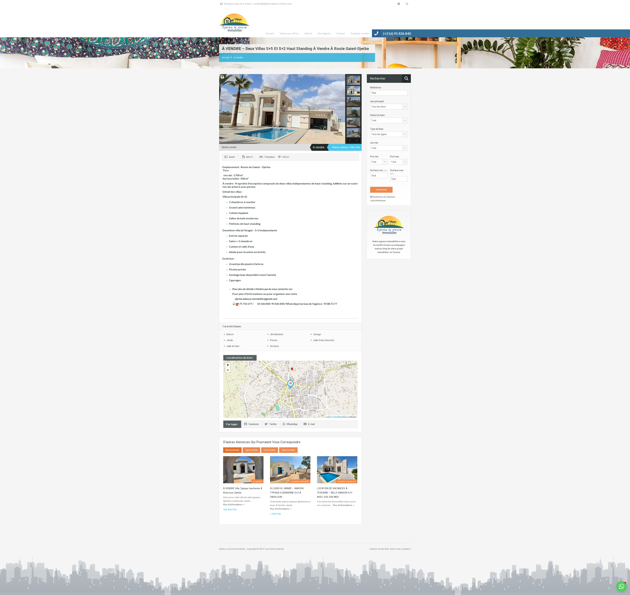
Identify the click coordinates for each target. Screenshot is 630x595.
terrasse (274, 346)
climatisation (276, 334)
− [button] (228, 370)
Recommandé (232, 450)
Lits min (374, 142)
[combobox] (389, 106)
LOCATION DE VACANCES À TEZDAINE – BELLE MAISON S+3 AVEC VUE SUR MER (334, 492)
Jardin (230, 340)
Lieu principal (377, 101)
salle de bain (233, 346)
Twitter (273, 424)
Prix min (374, 156)
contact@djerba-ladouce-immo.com (272, 3)
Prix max (394, 156)
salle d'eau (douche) (323, 340)
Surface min (378, 170)
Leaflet (328, 416)
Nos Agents (324, 33)
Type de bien (251, 450)
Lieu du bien (269, 450)
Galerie (308, 33)
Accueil (270, 33)
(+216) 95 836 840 (397, 33)
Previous (222, 109)
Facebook (254, 424)
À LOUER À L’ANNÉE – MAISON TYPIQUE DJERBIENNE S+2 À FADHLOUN (287, 492)
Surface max (396, 172)
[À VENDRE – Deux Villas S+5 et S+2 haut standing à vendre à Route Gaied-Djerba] (290, 384)
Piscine (273, 340)
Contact (340, 33)
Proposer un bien (360, 33)
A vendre (238, 57)
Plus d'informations (233, 504)
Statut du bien (288, 450)
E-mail (311, 424)
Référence (375, 87)
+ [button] (228, 365)
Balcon (230, 334)
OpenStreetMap (340, 416)
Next (342, 109)
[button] (621, 586)
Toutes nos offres (289, 33)
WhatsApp (292, 424)
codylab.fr (406, 549)
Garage (317, 334)
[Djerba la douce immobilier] (234, 25)
